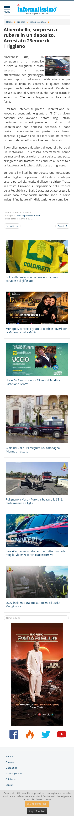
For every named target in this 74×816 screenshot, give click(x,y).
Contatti (10, 784)
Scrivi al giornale (14, 773)
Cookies (10, 762)
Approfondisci (37, 811)
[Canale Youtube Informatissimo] (60, 735)
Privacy (9, 756)
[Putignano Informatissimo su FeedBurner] (29, 735)
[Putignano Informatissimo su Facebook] (13, 735)
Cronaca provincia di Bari (28, 215)
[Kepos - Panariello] (37, 674)
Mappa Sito (11, 767)
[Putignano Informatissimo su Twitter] (45, 735)
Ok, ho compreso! (37, 803)
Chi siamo (10, 779)
